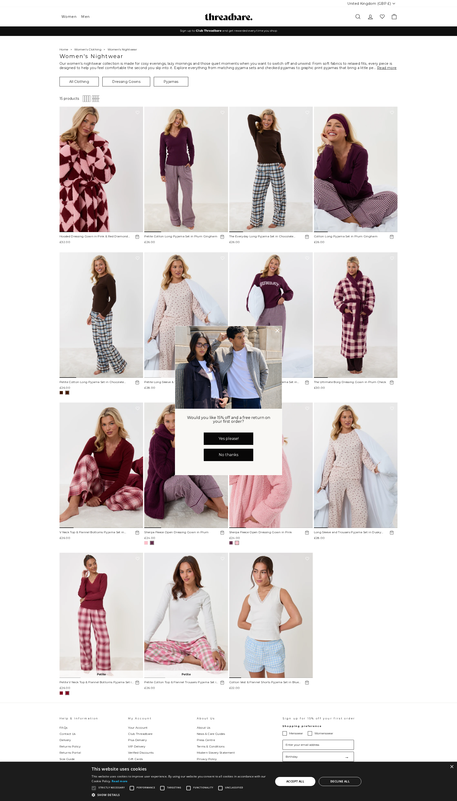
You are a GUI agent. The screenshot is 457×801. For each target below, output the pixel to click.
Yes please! (229, 438)
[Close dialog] (277, 330)
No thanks (228, 455)
